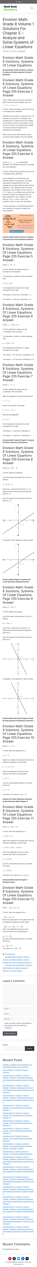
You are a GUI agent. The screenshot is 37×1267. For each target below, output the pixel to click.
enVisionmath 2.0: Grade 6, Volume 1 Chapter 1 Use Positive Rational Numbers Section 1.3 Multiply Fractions (17, 1146)
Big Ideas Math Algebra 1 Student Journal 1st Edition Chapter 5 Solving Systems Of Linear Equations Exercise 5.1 (17, 959)
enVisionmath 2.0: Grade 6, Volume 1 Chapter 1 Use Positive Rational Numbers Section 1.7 (17, 1108)
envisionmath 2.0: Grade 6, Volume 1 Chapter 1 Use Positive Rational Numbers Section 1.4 (17, 1131)
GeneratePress (18, 1264)
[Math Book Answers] (10, 8)
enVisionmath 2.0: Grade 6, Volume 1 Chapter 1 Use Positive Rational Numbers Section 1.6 (17, 1115)
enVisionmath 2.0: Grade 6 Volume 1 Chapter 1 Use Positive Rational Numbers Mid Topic (17, 1138)
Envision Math (10, 954)
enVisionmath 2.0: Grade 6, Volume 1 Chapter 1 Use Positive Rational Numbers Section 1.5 (17, 1123)
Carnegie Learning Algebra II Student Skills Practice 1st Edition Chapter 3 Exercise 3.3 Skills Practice (17, 968)
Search (5, 1045)
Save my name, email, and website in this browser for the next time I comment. (18, 1025)
